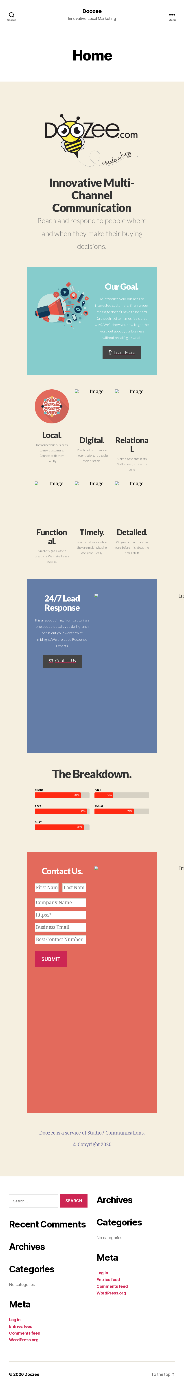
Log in (14, 1319)
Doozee (92, 11)
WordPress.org (24, 1339)
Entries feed (21, 1326)
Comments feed (24, 1333)
